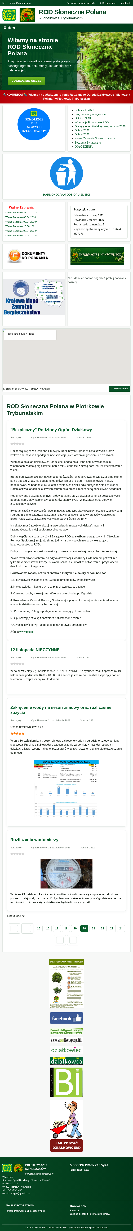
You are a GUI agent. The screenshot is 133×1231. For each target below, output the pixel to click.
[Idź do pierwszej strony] (14, 928)
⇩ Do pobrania (107, 3)
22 (102, 928)
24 (120, 928)
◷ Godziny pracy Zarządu (81, 3)
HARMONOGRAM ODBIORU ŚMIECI (66, 194)
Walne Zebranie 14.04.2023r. (21, 235)
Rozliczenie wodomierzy (34, 839)
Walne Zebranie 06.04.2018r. (21, 217)
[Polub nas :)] (66, 1022)
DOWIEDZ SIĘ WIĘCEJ (26, 80)
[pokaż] (33, 139)
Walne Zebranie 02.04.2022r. (21, 230)
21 (93, 928)
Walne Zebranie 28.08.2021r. (21, 226)
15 (38, 928)
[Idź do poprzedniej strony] (27, 928)
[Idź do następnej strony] (60, 940)
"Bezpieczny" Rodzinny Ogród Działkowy (51, 429)
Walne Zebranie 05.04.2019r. (21, 221)
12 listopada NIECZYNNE (35, 649)
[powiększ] (66, 818)
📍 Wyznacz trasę (119, 388)
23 (111, 928)
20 (84, 928)
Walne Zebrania (21, 207)
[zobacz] (66, 1031)
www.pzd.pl (26, 631)
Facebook (125, 3)
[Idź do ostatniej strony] (73, 940)
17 (56, 928)
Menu (9, 27)
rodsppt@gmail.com (20, 3)
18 (66, 928)
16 (47, 928)
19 (75, 928)
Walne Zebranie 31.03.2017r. (21, 212)
